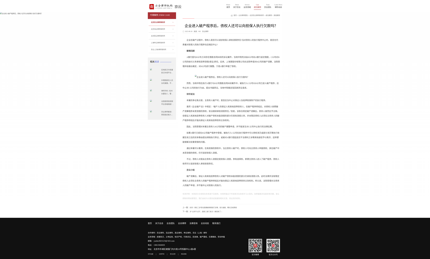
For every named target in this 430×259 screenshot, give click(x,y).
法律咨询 (193, 223)
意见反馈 (172, 254)
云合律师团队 (243, 15)
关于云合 (159, 223)
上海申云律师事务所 (162, 43)
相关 (155, 62)
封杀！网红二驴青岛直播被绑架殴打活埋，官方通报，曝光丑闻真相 (213, 207)
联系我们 (216, 223)
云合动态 (205, 223)
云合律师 (182, 223)
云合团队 (171, 223)
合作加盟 (150, 254)
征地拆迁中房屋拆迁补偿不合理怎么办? (167, 73)
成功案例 (269, 15)
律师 (189, 94)
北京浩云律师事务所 (162, 29)
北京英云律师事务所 (162, 36)
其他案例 (277, 15)
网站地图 (183, 254)
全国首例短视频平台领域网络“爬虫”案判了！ (167, 104)
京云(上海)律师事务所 (162, 49)
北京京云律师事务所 (162, 22)
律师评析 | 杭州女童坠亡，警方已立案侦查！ (167, 94)
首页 (235, 15)
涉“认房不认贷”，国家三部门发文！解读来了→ (206, 211)
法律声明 (161, 254)
